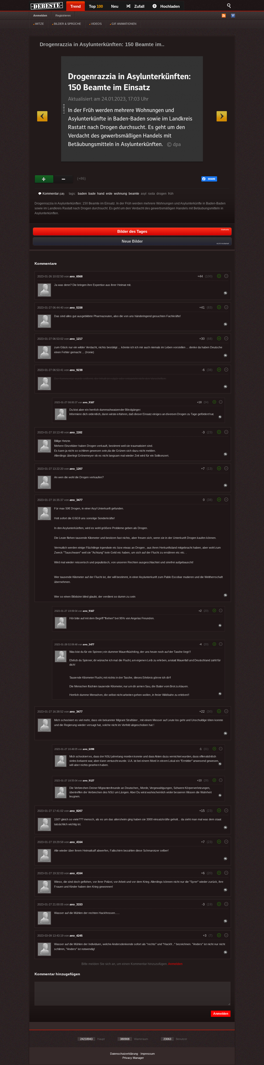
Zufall (139, 6)
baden (82, 193)
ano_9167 (88, 402)
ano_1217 (76, 338)
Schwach (63, 179)
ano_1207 (76, 468)
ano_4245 (76, 935)
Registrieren (63, 15)
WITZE (39, 23)
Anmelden (40, 15)
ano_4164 (76, 842)
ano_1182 (76, 432)
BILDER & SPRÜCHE (67, 23)
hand (100, 193)
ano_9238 (76, 369)
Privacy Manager (133, 1057)
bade (92, 193)
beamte (134, 193)
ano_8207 (76, 810)
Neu (114, 6)
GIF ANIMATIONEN (123, 23)
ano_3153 (76, 904)
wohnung (120, 193)
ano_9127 (88, 780)
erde (109, 193)
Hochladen (170, 6)
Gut (44, 179)
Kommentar (53, 193)
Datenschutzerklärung (124, 1053)
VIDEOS (96, 23)
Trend (75, 6)
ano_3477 (76, 499)
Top (96, 6)
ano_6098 (88, 749)
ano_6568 (76, 276)
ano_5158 (76, 307)
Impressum (148, 1053)
